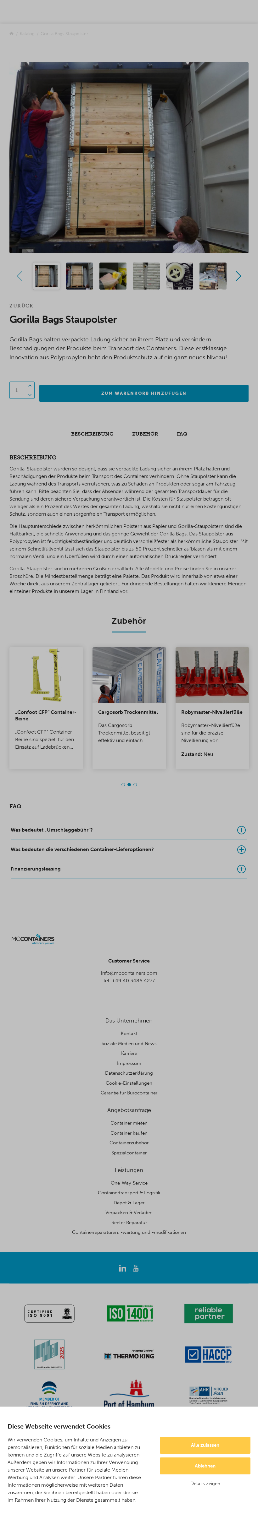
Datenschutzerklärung (129, 1073)
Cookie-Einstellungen (129, 1083)
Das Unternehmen (129, 1020)
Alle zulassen (205, 1445)
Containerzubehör (129, 1143)
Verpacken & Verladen (129, 1212)
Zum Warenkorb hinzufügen (144, 393)
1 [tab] (123, 784)
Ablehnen (205, 1466)
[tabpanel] (46, 708)
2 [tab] (129, 784)
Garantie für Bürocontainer (129, 1093)
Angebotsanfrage (129, 1110)
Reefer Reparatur (129, 1222)
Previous (19, 276)
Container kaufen (129, 1133)
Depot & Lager (129, 1203)
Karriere (129, 1053)
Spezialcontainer (129, 1153)
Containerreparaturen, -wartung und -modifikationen (129, 1232)
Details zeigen (205, 1483)
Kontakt (129, 1033)
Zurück (21, 306)
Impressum (129, 1063)
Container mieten (129, 1123)
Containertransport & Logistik (129, 1193)
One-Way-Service (129, 1183)
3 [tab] (135, 784)
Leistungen (129, 1170)
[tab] (129, 830)
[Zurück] (11, 33)
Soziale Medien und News (129, 1043)
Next (238, 276)
